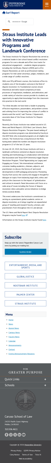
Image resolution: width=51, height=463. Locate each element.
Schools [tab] (9, 385)
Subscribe (25, 252)
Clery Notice (15, 454)
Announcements (15, 345)
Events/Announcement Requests (22, 353)
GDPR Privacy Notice (32, 450)
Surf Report (12, 12)
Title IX (38, 454)
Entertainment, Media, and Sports (25, 266)
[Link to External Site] (25, 372)
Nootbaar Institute (25, 285)
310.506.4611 (11, 429)
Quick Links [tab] (12, 379)
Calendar (12, 341)
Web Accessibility (25, 458)
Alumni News (14, 328)
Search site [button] (8, 3)
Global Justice (25, 276)
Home (11, 320)
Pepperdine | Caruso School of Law (14, 3)
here (23, 215)
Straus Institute (25, 303)
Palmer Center (25, 294)
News (11, 324)
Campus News (14, 332)
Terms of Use (27, 454)
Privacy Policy (16, 450)
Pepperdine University (32, 445)
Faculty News (14, 337)
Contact (12, 349)
